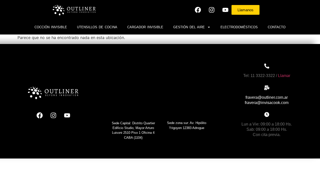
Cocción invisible (50, 27)
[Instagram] (211, 10)
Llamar (284, 76)
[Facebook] (198, 10)
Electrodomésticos (239, 27)
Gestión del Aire (189, 27)
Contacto (277, 27)
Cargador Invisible (145, 27)
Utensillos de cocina (97, 27)
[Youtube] (225, 10)
